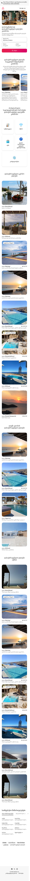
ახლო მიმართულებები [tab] (7, 813)
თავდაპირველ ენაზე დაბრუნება (11, 3)
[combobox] (14, 40)
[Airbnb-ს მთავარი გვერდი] (3, 8)
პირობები (20, 873)
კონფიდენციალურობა (11, 873)
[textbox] (8, 46)
